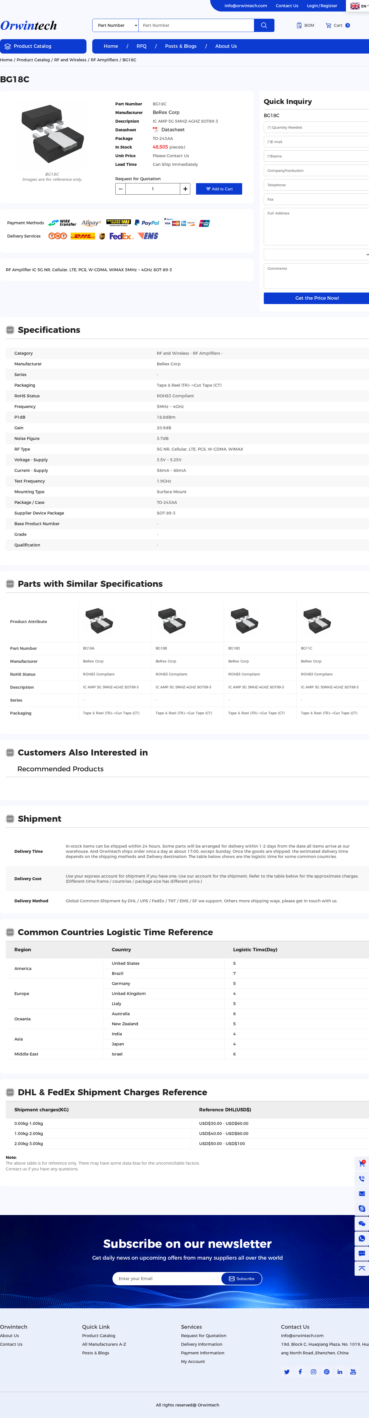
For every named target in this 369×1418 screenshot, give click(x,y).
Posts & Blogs (181, 46)
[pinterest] (326, 1371)
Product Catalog (32, 46)
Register (329, 6)
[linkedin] (340, 1371)
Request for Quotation (203, 1335)
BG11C (306, 648)
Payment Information (202, 1353)
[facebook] (300, 1371)
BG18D (234, 648)
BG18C (129, 59)
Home (111, 46)
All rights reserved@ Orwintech (187, 1405)
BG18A (89, 648)
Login (312, 6)
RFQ (141, 46)
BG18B (161, 648)
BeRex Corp (166, 113)
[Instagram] (313, 1371)
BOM (309, 25)
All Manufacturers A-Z (104, 1344)
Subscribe (245, 1278)
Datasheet (173, 129)
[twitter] (287, 1371)
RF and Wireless (70, 59)
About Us (226, 46)
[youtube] (353, 1371)
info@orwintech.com (246, 6)
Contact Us (287, 6)
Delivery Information (201, 1344)
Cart (341, 25)
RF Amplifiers (104, 59)
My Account (193, 1361)
